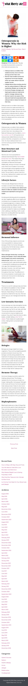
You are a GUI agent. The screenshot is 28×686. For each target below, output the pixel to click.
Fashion (4, 660)
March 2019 (5, 640)
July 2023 (4, 524)
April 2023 (4, 532)
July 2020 (4, 599)
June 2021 (4, 573)
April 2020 (4, 607)
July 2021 (4, 571)
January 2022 (5, 560)
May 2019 (4, 635)
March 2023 (5, 535)
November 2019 (6, 620)
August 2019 (5, 627)
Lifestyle (4, 668)
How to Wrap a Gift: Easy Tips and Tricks (13, 465)
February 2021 (5, 584)
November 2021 (6, 566)
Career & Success (6, 657)
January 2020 (5, 614)
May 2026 (4, 496)
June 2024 (4, 512)
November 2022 (6, 545)
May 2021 (4, 576)
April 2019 (4, 638)
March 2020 (5, 609)
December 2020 (6, 589)
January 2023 (5, 540)
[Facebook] (4, 57)
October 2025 (5, 504)
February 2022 (6, 558)
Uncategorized (6, 673)
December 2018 (6, 648)
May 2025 (4, 506)
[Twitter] (10, 57)
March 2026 (5, 501)
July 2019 (4, 630)
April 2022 (4, 553)
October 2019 (5, 622)
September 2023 (6, 519)
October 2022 (5, 548)
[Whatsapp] (4, 60)
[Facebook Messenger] (10, 60)
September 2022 (6, 550)
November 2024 (6, 509)
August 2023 (5, 522)
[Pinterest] (21, 57)
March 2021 (5, 581)
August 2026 (5, 493)
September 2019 (6, 625)
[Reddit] (16, 57)
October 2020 (6, 591)
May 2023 (4, 530)
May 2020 (4, 604)
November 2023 (6, 514)
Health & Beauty (6, 49)
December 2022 (6, 542)
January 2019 (5, 645)
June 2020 (4, 602)
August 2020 (5, 596)
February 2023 (6, 537)
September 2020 (6, 594)
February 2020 (6, 612)
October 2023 (5, 517)
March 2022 (5, 555)
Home (3, 665)
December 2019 (6, 617)
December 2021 (6, 563)
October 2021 (5, 568)
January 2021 (5, 586)
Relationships (5, 670)
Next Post (14, 448)
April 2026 (4, 499)
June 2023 (4, 527)
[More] (16, 60)
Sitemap (19, 682)
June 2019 (4, 632)
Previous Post (14, 444)
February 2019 (6, 643)
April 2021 (4, 578)
